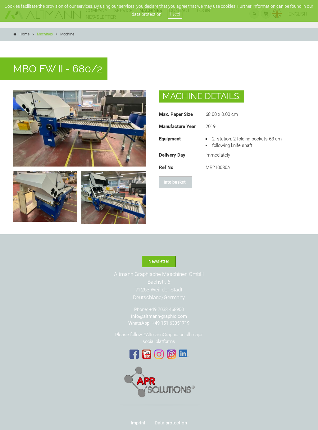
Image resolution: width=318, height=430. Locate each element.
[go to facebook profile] (134, 354)
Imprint (138, 423)
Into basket (176, 182)
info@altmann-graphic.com (159, 316)
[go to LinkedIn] (184, 354)
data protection (146, 13)
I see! (175, 13)
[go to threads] (171, 354)
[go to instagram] (159, 354)
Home (25, 34)
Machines (45, 34)
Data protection (171, 423)
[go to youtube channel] (146, 354)
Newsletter (158, 261)
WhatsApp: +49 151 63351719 (158, 323)
